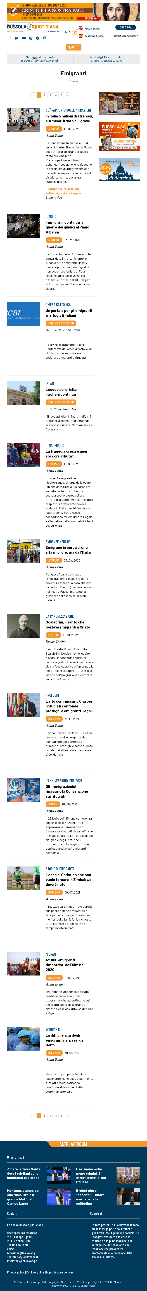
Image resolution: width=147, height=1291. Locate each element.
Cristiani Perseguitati (61, 323)
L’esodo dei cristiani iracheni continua (62, 391)
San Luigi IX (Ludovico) (107, 57)
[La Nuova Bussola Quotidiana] (33, 27)
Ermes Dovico (56, 641)
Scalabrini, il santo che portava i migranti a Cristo (68, 624)
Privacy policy (15, 1272)
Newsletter (125, 36)
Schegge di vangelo (40, 57)
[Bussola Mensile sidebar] (119, 136)
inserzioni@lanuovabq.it (22, 1261)
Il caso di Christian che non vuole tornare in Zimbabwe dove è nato (68, 879)
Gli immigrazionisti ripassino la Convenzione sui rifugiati (67, 791)
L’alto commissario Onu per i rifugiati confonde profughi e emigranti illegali (69, 706)
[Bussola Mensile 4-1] (119, 103)
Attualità (53, 129)
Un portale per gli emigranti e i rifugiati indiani (69, 312)
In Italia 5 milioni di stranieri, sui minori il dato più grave (69, 118)
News (92, 28)
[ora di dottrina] (119, 169)
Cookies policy (35, 1272)
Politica (53, 804)
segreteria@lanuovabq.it (22, 1257)
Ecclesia (53, 635)
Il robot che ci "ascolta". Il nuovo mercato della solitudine (90, 1196)
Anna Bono (54, 135)
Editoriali (53, 464)
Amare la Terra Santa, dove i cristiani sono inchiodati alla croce (24, 1173)
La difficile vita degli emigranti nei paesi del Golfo (65, 1040)
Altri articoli (73, 1144)
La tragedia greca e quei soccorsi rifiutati (66, 453)
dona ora (126, 27)
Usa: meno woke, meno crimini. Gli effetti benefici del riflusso (91, 1175)
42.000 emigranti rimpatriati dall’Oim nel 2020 (65, 964)
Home (75, 81)
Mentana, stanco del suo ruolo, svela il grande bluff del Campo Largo (23, 1196)
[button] (73, 47)
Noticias (94, 35)
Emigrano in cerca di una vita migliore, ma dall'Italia (68, 549)
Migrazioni (54, 719)
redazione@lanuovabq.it (22, 1253)
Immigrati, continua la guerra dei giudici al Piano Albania (67, 227)
